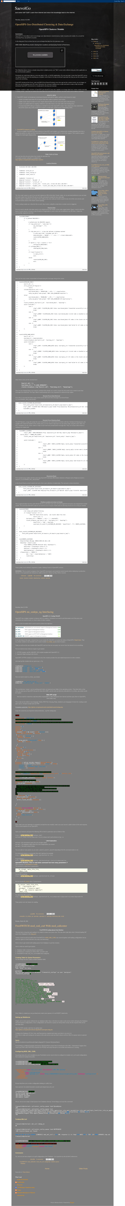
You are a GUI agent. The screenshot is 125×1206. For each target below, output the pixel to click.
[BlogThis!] (46, 576)
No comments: (38, 575)
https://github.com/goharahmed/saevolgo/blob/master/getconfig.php (34, 1029)
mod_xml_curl (40, 1161)
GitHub (33, 188)
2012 (94, 56)
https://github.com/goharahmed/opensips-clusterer (29, 159)
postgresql (47, 1161)
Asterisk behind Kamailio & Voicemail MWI (104, 178)
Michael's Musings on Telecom (26, 1192)
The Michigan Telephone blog (25, 1187)
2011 (94, 58)
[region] (51, 176)
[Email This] (45, 576)
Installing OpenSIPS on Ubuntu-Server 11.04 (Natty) (100, 132)
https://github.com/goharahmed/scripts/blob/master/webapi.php (45, 707)
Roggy (19, 1190)
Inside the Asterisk (22, 1179)
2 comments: (40, 1159)
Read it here (77, 640)
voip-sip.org (20, 1195)
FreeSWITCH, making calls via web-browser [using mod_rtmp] (99, 142)
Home (47, 1169)
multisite (43, 578)
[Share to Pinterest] (51, 576)
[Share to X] (48, 576)
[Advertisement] (51, 593)
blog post (33, 934)
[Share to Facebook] (50, 576)
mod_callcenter (32, 1161)
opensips (36, 916)
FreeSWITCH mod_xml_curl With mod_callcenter (41, 925)
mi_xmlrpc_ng (50, 641)
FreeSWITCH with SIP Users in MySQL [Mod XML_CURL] (103, 119)
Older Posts (83, 1169)
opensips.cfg (19, 188)
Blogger (72, 1202)
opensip (48, 578)
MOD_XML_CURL (50, 937)
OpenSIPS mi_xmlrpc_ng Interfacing (34, 611)
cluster (21, 578)
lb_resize (26, 881)
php (59, 916)
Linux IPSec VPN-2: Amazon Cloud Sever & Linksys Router (103, 192)
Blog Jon (19, 1185)
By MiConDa (20, 1182)
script (62, 916)
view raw (84, 188)
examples (22, 916)
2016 (94, 51)
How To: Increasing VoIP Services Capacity (103, 93)
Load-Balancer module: (31, 864)
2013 (94, 54)
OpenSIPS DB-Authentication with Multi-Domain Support (100, 154)
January (97, 43)
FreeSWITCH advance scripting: (26, 129)
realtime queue (55, 1161)
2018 (94, 41)
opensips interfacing (52, 916)
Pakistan (23, 1163)
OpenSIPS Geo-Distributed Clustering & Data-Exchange (44, 24)
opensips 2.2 (42, 916)
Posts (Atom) (26, 1172)
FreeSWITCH (23, 1161)
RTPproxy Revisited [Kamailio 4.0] (103, 105)
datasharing (37, 578)
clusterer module (28, 578)
